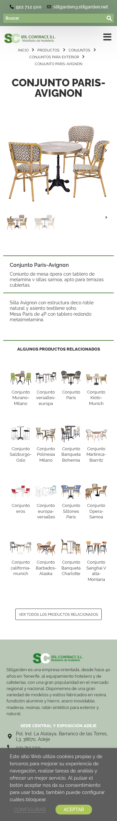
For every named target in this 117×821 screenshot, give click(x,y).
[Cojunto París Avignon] (58, 150)
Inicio (23, 50)
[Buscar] (54, 18)
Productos (48, 50)
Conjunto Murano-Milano (21, 398)
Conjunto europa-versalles (46, 511)
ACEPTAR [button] (74, 809)
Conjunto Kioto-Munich (96, 398)
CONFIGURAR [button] (30, 809)
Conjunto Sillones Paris (71, 511)
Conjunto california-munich (21, 568)
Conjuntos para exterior (54, 57)
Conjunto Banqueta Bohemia (71, 454)
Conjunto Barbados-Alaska (46, 568)
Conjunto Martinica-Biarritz (96, 454)
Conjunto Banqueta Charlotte (71, 568)
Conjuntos (79, 50)
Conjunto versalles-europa (46, 398)
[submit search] (109, 18)
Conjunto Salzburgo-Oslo (21, 454)
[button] (11, 150)
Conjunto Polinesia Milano (46, 454)
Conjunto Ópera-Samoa (96, 511)
